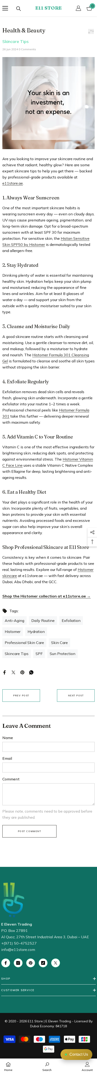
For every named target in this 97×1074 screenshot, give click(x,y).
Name (7, 737)
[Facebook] (4, 672)
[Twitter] (13, 672)
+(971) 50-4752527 (19, 943)
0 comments (27, 49)
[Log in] (78, 8)
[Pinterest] (22, 672)
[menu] (5, 8)
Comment (11, 779)
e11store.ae (12, 183)
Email (7, 758)
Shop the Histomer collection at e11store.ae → (46, 596)
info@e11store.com (18, 949)
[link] (47, 1066)
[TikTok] (43, 962)
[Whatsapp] (31, 672)
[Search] (18, 9)
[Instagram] (18, 962)
